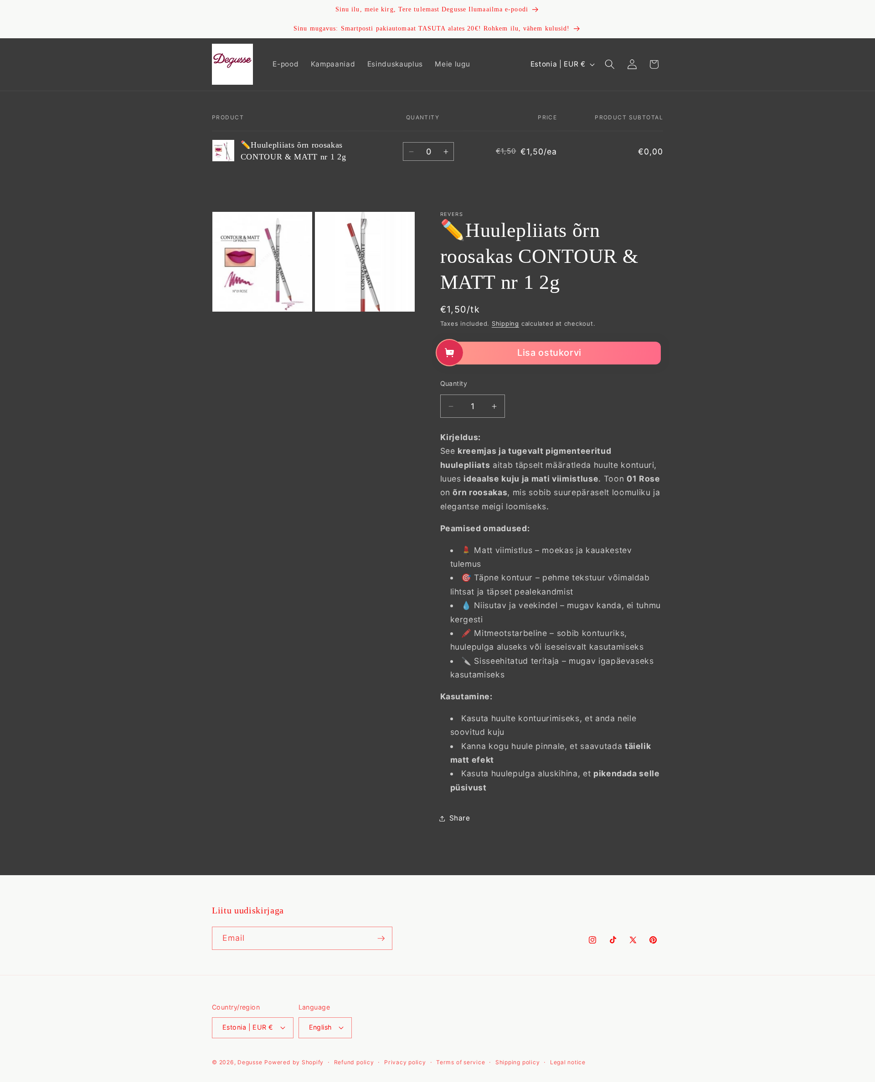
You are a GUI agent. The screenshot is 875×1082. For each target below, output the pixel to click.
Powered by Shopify (294, 1062)
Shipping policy (517, 1062)
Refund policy (354, 1062)
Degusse (249, 1062)
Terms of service (460, 1062)
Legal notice (568, 1062)
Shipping (505, 324)
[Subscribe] (381, 938)
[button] (610, 64)
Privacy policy (405, 1062)
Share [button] (459, 818)
